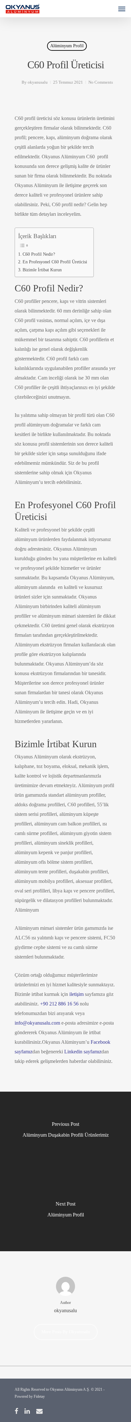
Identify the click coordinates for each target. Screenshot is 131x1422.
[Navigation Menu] (121, 8)
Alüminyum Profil (67, 45)
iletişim (76, 994)
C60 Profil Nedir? (39, 254)
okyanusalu (38, 82)
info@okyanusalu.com (37, 1023)
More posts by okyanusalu (65, 1331)
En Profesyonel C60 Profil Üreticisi (55, 261)
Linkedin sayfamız (82, 1051)
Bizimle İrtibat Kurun (42, 269)
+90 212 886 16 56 (59, 1003)
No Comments (100, 82)
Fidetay (39, 1396)
